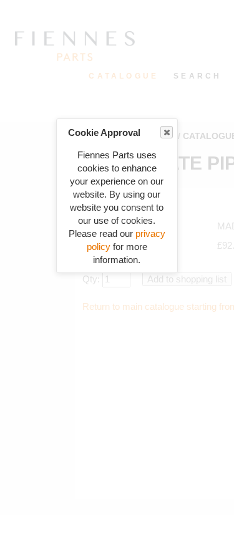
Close (166, 132)
